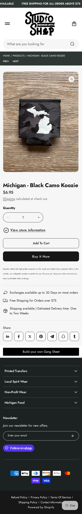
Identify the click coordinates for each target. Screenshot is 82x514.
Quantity (9, 208)
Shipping (9, 198)
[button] (7, 23)
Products (19, 56)
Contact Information (52, 502)
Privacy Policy (39, 497)
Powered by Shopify (41, 507)
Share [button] (7, 327)
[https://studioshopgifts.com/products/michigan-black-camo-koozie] (7, 336)
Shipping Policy (28, 502)
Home (6, 56)
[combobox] (41, 44)
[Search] (72, 43)
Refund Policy (19, 497)
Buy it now (41, 256)
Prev (6, 61)
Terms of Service (61, 497)
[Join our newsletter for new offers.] (72, 436)
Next (16, 61)
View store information (27, 230)
